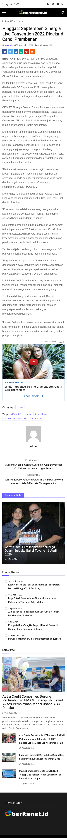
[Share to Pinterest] (26, 51)
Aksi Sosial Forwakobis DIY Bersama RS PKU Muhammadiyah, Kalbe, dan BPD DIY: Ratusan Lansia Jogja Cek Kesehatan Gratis (42, 739)
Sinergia (38, 418)
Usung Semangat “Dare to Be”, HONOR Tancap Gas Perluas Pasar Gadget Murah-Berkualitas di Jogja (40, 775)
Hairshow (41, 414)
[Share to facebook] (4, 51)
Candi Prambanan (22, 414)
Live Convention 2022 (17, 418)
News (18, 21)
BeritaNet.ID (7, 21)
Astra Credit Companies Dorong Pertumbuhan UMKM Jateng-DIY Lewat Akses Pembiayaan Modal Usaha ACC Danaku (32, 702)
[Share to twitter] (10, 51)
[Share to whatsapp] (21, 51)
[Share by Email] (32, 51)
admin (10, 45)
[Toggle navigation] (63, 12)
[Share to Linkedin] (16, 51)
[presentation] (3, 533)
